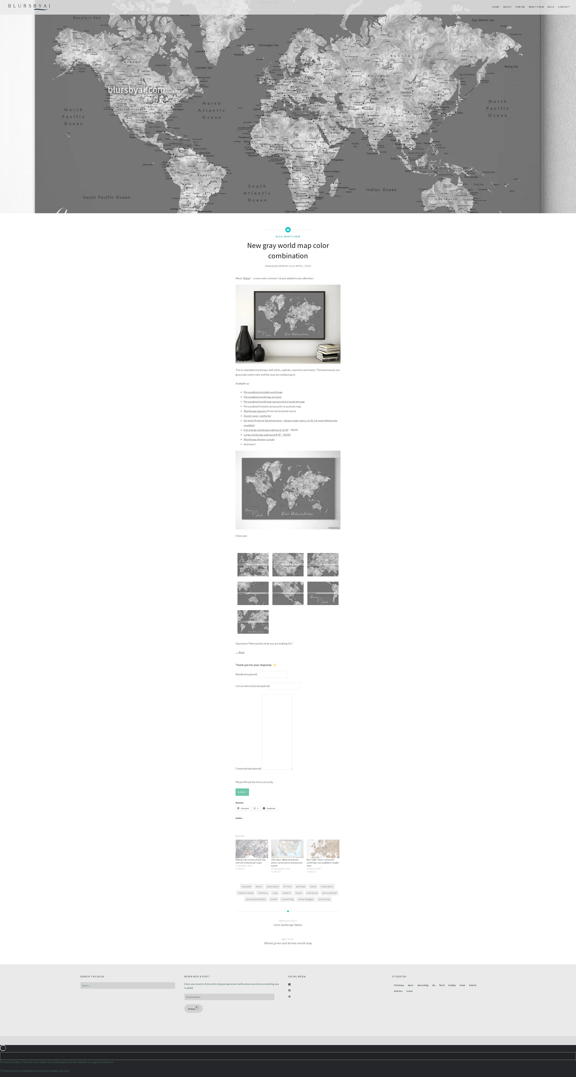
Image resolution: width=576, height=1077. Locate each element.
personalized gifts (256, 899)
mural (299, 892)
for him (287, 886)
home (313, 886)
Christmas (399, 985)
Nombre (246, 674)
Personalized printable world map (263, 392)
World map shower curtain (259, 439)
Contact (564, 7)
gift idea (300, 886)
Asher (246, 278)
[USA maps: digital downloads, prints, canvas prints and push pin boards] (287, 849)
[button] (253, 565)
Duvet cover (251, 415)
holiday (452, 985)
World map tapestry (255, 411)
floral (442, 985)
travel (274, 899)
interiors (263, 892)
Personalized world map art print (262, 397)
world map (324, 899)
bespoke (246, 886)
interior (473, 985)
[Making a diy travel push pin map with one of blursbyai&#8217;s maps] (252, 849)
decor (259, 886)
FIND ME (520, 7)
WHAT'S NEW (292, 236)
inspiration (327, 886)
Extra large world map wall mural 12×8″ (266, 430)
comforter (265, 415)
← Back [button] (240, 652)
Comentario (248, 768)
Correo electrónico (253, 685)
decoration (273, 886)
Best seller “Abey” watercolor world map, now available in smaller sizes (323, 862)
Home (496, 7)
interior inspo (245, 892)
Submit (242, 792)
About (507, 7)
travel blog (287, 899)
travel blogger (306, 899)
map (275, 892)
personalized (329, 892)
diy (433, 985)
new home (312, 892)
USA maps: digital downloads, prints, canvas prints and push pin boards (286, 862)
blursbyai (282, 266)
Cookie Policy (78, 1070)
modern (286, 892)
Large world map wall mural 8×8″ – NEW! (267, 434)
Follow (192, 1008)
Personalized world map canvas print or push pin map (274, 401)
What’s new (536, 7)
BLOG (551, 7)
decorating (422, 985)
